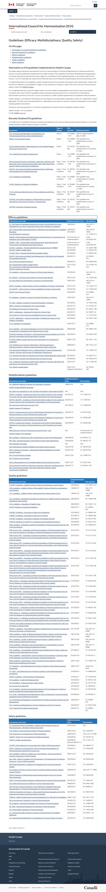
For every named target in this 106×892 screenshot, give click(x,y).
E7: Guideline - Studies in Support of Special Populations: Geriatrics (33, 297)
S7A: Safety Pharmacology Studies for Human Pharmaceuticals (31, 783)
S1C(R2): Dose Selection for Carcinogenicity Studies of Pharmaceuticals (34, 745)
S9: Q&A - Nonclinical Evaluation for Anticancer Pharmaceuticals (32, 806)
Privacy (61, 887)
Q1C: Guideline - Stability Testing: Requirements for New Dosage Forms (35, 493)
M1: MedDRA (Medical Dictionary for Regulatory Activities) (30, 384)
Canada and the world (44, 877)
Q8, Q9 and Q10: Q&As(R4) (19, 686)
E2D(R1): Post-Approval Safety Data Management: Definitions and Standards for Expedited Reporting (31, 170)
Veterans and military (74, 866)
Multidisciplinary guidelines (21, 57)
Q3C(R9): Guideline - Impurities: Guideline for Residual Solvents (32, 519)
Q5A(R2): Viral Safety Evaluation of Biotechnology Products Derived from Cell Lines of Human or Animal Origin (30, 200)
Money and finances (44, 881)
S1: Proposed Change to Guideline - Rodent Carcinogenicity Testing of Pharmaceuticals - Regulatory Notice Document (34, 726)
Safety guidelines (18, 62)
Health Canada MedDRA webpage (21, 387)
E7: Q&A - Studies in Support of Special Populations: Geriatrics (31, 303)
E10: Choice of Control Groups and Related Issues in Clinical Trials (32, 315)
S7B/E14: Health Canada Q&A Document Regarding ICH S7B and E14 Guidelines (37, 797)
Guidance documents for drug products (51, 19)
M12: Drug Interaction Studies (20, 455)
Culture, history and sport (45, 866)
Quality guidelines (18, 60)
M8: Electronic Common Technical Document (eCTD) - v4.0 (30, 430)
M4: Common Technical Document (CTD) (24, 405)
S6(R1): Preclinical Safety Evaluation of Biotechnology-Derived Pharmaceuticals (37, 780)
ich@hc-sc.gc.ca (20, 113)
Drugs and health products (53, 16)
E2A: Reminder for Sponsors (19, 234)
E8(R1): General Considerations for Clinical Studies (27, 306)
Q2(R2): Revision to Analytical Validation (23, 184)
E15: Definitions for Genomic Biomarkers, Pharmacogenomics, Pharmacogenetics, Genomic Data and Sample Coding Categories (32, 346)
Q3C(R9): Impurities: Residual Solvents (23, 207)
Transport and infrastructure (46, 874)
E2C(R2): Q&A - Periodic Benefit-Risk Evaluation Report (28, 253)
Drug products (67, 16)
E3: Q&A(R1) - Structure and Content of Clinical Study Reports (31, 277)
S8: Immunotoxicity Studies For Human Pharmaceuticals (29, 800)
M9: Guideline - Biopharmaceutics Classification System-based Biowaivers (35, 438)
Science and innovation (74, 859)
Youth (69, 870)
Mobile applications (24, 887)
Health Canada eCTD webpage (20, 434)
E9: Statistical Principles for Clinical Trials (23, 309)
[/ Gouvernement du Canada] (23, 4)
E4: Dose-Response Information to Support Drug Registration (31, 281)
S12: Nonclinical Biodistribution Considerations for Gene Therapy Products (36, 818)
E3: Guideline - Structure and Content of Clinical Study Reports (31, 272)
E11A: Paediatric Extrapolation (20, 177)
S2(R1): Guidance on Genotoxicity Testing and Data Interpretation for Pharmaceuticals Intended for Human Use (34, 749)
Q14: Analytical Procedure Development (23, 154)
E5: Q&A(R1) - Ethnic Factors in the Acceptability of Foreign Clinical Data (34, 289)
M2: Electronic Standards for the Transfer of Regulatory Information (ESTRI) (36, 391)
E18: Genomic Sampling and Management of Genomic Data (30, 359)
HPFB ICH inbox (28, 87)
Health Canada (38, 16)
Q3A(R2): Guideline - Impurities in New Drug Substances (29, 512)
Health (11, 877)
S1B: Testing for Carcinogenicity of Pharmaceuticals (27, 734)
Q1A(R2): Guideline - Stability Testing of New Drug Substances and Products (36, 485)
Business (11, 870)
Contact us (12, 841)
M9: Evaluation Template (18, 444)
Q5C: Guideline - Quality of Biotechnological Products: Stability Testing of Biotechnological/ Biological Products (35, 640)
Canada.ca (12, 16)
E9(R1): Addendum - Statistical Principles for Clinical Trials (30, 312)
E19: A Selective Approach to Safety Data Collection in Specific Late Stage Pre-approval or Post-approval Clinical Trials (36, 363)
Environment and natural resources (48, 859)
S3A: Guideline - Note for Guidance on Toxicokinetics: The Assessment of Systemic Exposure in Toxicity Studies (35, 755)
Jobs (10, 859)
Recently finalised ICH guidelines (23, 52)
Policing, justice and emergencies (48, 870)
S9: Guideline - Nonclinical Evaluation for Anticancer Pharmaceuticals (34, 803)
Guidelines (73, 32)
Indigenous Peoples (73, 863)
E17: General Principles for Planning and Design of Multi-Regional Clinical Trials (37, 355)
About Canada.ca (37, 887)
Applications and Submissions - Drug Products (23, 19)
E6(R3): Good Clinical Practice (19, 139)
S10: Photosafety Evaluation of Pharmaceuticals (26, 810)
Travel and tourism (14, 866)
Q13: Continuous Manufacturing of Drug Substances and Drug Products (35, 705)
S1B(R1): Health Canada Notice (20, 740)
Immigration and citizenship (17, 863)
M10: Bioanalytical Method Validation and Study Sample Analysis (32, 447)
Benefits (11, 874)
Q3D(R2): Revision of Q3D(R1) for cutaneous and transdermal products (34, 522)
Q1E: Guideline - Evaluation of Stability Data (24, 504)
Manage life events (73, 874)
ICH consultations (46, 32)
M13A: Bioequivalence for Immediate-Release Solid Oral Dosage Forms (34, 462)
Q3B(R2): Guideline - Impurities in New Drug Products (28, 516)
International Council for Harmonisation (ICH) (77, 19)
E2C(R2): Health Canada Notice (20, 250)
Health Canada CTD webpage (19, 408)
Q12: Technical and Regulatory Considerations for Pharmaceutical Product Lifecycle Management (27, 135)
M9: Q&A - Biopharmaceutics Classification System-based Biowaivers (34, 441)
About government (73, 853)
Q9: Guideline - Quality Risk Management (24, 680)
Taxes (10, 881)
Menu (11, 11)
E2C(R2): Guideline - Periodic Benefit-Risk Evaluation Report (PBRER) (33, 248)
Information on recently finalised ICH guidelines (29, 50)
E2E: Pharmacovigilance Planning (21, 261)
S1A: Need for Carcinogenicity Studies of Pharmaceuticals (29, 731)
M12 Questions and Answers (19, 458)
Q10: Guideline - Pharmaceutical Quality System (26, 683)
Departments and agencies (25, 16)
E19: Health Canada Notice (18, 367)
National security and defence (47, 863)
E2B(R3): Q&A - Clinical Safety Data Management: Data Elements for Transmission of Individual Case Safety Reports (33, 243)
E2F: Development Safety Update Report (23, 265)
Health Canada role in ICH (19, 32)
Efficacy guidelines (18, 55)
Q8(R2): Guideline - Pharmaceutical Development (26, 677)
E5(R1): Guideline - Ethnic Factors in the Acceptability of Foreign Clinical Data (36, 286)
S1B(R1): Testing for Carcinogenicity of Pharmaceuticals (29, 737)
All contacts (12, 853)
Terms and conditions (50, 887)
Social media (12, 887)
